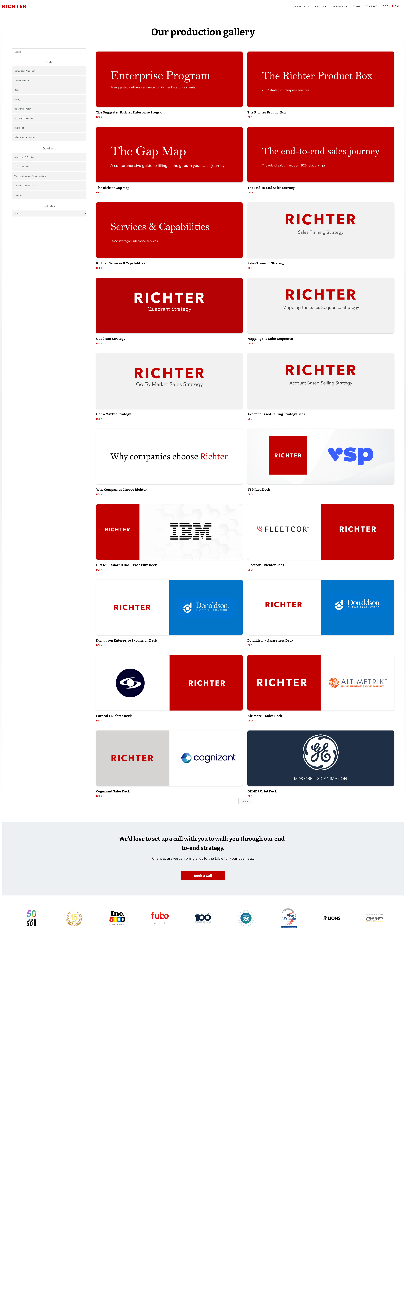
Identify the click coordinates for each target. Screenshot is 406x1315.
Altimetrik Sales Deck (264, 716)
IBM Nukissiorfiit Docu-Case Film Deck (126, 565)
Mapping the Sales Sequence (270, 339)
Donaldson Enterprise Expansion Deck (126, 640)
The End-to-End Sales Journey (271, 188)
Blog (356, 6)
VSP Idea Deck (258, 489)
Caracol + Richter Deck (114, 716)
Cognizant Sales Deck (113, 791)
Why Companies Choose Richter (121, 489)
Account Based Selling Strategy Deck (276, 414)
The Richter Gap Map (112, 188)
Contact (371, 6)
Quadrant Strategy (110, 339)
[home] (19, 6)
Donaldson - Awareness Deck (270, 640)
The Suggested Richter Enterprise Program (130, 112)
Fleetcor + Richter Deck (265, 565)
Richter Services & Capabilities (120, 263)
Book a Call (392, 6)
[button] (302, 6)
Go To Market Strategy (113, 414)
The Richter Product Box (266, 112)
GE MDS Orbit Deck (262, 791)
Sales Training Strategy (265, 263)
